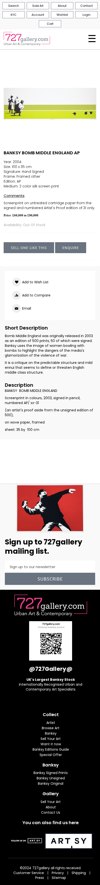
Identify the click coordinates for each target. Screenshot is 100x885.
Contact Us (50, 812)
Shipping (79, 872)
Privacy (58, 872)
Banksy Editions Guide (51, 749)
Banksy (51, 733)
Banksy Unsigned (51, 778)
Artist (50, 722)
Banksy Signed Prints (50, 772)
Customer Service (28, 872)
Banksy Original (50, 783)
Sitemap (59, 877)
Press (39, 877)
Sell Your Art (51, 738)
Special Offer (51, 754)
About (51, 807)
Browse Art (50, 728)
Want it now (51, 744)
